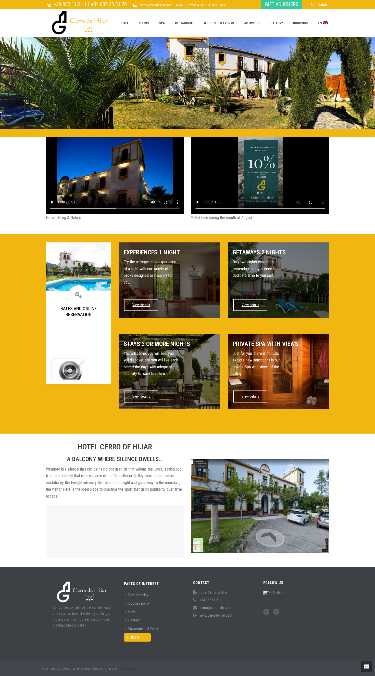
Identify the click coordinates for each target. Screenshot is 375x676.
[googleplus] (276, 612)
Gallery (276, 23)
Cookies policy (139, 603)
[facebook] (266, 612)
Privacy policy (138, 595)
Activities (252, 23)
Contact (134, 620)
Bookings (300, 23)
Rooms (144, 23)
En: (320, 23)
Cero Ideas (127, 668)
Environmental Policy (143, 629)
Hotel (124, 23)
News (132, 612)
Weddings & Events (219, 23)
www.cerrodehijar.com (215, 615)
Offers (135, 637)
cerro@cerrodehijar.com (155, 5)
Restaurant (184, 23)
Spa (162, 23)
